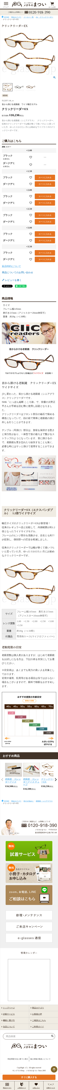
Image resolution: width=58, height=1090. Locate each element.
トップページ (9, 1008)
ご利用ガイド (38, 1027)
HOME (6, 17)
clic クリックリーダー (44, 17)
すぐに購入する (29, 1077)
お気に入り (36, 1088)
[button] (2, 780)
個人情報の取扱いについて (40, 1059)
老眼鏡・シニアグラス (44, 801)
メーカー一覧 (29, 17)
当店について (9, 1027)
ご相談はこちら (39, 1020)
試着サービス (9, 1014)
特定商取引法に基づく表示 (18, 1059)
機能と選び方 (9, 1020)
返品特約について (11, 266)
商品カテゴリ (16, 17)
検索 (52, 1036)
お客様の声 (37, 1014)
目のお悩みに (29, 801)
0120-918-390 (39, 12)
